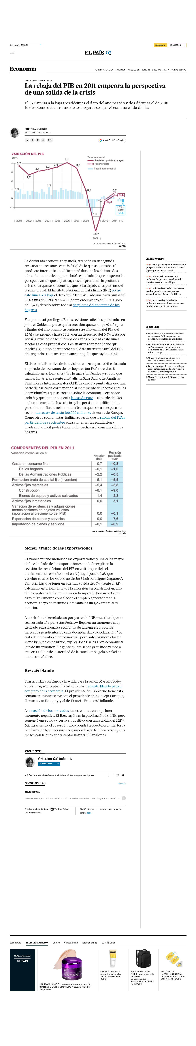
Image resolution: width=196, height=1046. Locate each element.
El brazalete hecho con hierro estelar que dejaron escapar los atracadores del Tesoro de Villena (165, 291)
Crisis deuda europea (34, 798)
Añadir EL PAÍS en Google (113, 140)
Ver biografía (46, 764)
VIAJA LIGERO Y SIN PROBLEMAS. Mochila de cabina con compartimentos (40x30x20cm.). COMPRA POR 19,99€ (142, 977)
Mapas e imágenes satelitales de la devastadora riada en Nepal (164, 359)
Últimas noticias (155, 259)
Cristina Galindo (36, 129)
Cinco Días (156, 70)
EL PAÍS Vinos (108, 942)
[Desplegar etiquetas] (124, 798)
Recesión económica (79, 798)
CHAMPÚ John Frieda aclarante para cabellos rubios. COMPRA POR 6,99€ (110, 975)
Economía (23, 69)
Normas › (122, 783)
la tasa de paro (82, 398)
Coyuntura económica (108, 798)
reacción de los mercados (49, 710)
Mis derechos (133, 70)
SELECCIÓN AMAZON (37, 942)
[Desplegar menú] (12, 52)
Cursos (56, 942)
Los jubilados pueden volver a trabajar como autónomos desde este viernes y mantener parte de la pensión (166, 369)
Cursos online (71, 942)
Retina (166, 70)
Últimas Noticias (179, 70)
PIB (93, 798)
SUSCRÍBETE (160, 45)
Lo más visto (153, 327)
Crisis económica (54, 798)
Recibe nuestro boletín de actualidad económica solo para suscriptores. (61, 775)
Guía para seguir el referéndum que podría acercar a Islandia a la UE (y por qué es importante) (166, 267)
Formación (120, 70)
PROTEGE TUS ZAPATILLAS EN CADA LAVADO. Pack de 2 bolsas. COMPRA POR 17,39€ (173, 975)
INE (66, 798)
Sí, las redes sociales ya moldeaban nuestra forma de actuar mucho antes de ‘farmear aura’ (165, 303)
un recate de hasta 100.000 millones (63, 412)
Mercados (99, 70)
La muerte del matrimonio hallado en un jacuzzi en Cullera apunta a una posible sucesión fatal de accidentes (166, 336)
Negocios (146, 70)
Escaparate (15, 942)
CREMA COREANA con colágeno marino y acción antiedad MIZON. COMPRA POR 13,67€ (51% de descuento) (65, 987)
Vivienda (109, 70)
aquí (89, 812)
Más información (32, 812)
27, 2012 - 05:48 (41, 132)
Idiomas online (89, 942)
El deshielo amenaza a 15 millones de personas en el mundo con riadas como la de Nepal (164, 279)
